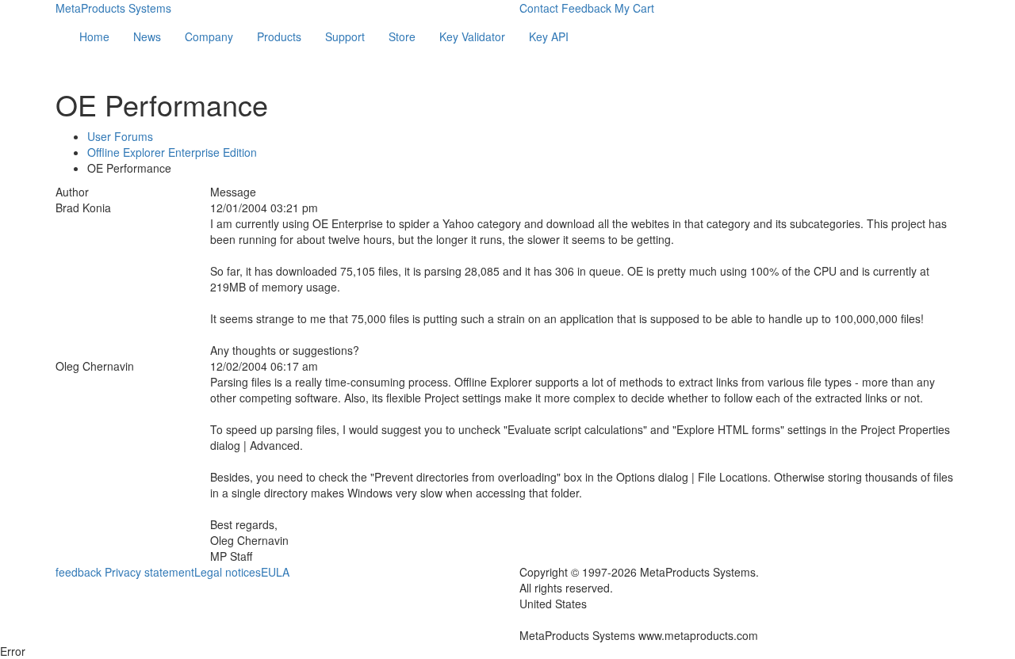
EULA (275, 572)
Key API (549, 36)
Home (94, 36)
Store (402, 36)
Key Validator (472, 36)
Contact (538, 8)
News (147, 36)
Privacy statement (149, 572)
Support (345, 36)
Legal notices (227, 572)
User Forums (120, 136)
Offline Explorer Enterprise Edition (172, 152)
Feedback (586, 8)
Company (209, 36)
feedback (79, 572)
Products (279, 36)
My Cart (634, 8)
